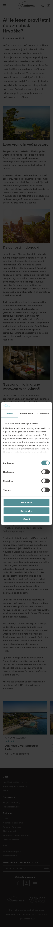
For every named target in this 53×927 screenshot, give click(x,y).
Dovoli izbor (26, 511)
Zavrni (26, 519)
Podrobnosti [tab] (26, 413)
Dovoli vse (26, 502)
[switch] (45, 472)
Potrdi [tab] (9, 413)
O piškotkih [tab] (43, 413)
